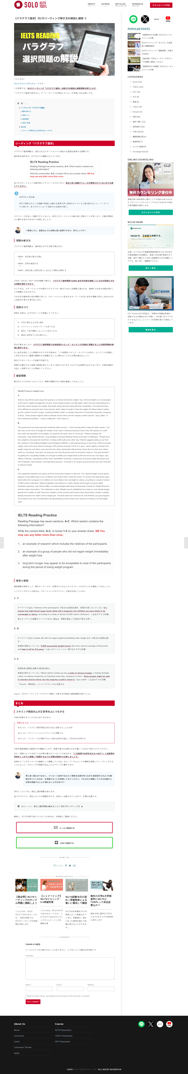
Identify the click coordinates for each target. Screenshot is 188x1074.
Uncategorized (139, 151)
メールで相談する (67, 828)
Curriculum (19, 1035)
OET (134, 92)
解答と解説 (26, 123)
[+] (26, 885)
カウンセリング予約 (151, 212)
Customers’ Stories (22, 1047)
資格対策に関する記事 (121, 5)
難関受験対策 (138, 136)
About (17, 1030)
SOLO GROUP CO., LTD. (85, 1069)
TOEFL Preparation (63, 1035)
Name (28, 985)
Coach (17, 1041)
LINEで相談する (67, 843)
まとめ (23, 127)
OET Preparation (62, 1041)
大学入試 (136, 131)
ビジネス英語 (138, 146)
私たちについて (92, 5)
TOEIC (135, 106)
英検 (134, 101)
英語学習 (136, 141)
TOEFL (136, 87)
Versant (136, 111)
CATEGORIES (135, 76)
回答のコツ (26, 115)
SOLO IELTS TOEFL (23, 83)
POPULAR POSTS (139, 29)
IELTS (135, 82)
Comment (29, 956)
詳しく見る (151, 268)
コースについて (105, 5)
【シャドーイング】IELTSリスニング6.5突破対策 (51, 899)
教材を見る (151, 329)
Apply (16, 1053)
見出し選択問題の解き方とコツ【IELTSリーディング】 (57, 806)
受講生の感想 (137, 5)
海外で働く (137, 121)
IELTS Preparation (63, 1030)
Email (59, 985)
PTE (134, 97)
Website (91, 985)
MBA (135, 116)
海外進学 (136, 126)
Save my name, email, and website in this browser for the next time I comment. (59, 996)
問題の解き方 (26, 111)
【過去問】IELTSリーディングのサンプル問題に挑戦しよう (26, 900)
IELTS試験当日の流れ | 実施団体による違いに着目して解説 (76, 900)
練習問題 (26, 119)
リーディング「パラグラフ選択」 (33, 107)
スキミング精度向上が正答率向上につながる (37, 130)
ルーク (37, 83)
